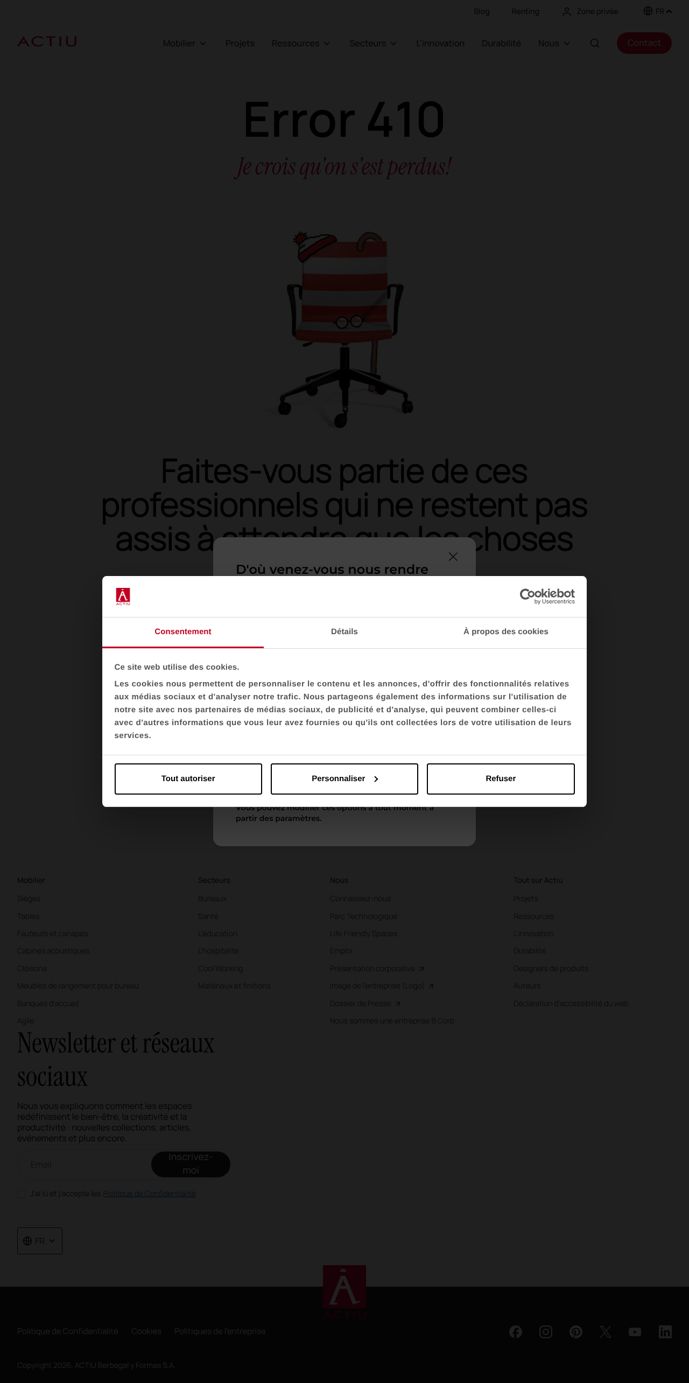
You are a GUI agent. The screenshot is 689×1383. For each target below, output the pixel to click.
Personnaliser (338, 778)
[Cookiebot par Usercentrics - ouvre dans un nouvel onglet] (528, 596)
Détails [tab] (344, 631)
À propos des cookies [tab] (506, 631)
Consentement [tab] (182, 631)
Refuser (501, 778)
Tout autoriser (188, 778)
